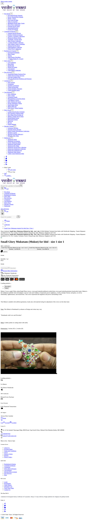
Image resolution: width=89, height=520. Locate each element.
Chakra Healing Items (14, 90)
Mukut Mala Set (12, 106)
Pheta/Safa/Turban (13, 119)
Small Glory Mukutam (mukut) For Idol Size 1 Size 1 (18, 228)
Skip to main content (6, 1)
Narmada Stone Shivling (14, 129)
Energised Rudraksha (13, 52)
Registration (7, 483)
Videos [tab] (6, 288)
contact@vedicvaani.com (9, 436)
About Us (7, 448)
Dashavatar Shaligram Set (15, 150)
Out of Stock (4, 268)
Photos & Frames (12, 67)
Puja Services (8, 72)
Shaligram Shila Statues (14, 152)
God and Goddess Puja (14, 77)
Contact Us (7, 490)
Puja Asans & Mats (13, 20)
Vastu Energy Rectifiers (14, 57)
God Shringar (8, 92)
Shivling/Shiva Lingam (10, 472)
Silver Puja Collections (14, 25)
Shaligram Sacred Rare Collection (17, 147)
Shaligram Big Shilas (13, 146)
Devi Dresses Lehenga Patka (15, 113)
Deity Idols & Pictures (10, 469)
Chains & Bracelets (13, 87)
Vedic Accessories (13, 21)
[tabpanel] (44, 311)
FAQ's (6, 452)
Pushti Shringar (12, 124)
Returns (6, 455)
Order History (8, 485)
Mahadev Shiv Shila (13, 136)
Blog (5, 475)
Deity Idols (7, 61)
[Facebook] (6, 157)
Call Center (13, 170)
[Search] (21, 185)
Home (8, 221)
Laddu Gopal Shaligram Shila (16, 153)
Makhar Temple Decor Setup (16, 116)
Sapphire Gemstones (13, 85)
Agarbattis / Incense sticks (15, 39)
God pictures (11, 69)
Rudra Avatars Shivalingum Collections (18, 131)
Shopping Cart (8, 486)
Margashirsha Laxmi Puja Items (16, 98)
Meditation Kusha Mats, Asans (16, 23)
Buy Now (13, 268)
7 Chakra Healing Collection (15, 42)
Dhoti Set (10, 121)
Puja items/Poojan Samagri (15, 15)
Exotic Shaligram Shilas (14, 142)
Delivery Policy (8, 454)
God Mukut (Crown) (13, 100)
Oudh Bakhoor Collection (15, 47)
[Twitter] (6, 159)
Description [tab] (8, 286)
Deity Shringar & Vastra (14, 102)
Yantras (10, 55)
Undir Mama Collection (14, 70)
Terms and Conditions (10, 451)
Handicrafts (11, 65)
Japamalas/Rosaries (13, 28)
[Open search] (2, 188)
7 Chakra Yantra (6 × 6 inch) (15, 59)
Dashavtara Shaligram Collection (17, 149)
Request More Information (10, 271)
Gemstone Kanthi (12, 97)
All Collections (5, 209)
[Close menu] (2, 3)
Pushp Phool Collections (14, 49)
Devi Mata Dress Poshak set (15, 115)
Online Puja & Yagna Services (16, 75)
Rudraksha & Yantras (10, 51)
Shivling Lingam (8, 126)
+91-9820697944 (5, 433)
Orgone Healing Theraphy (15, 88)
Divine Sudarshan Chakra (15, 103)
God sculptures (12, 62)
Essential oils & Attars (14, 26)
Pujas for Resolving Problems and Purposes (20, 79)
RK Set (10, 122)
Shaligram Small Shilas (14, 144)
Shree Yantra (11, 54)
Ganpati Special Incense (14, 33)
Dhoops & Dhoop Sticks (14, 38)
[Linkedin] (6, 164)
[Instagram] (6, 162)
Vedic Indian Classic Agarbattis (16, 44)
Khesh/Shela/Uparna (13, 118)
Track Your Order (9, 488)
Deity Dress (7, 110)
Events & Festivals (13, 29)
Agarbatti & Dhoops (9, 31)
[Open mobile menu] (2, 213)
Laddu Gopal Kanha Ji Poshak (16, 112)
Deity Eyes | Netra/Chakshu (15, 108)
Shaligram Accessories (14, 141)
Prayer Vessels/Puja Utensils (15, 17)
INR (5, 173)
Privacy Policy (8, 457)
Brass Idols (11, 64)
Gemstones (7, 81)
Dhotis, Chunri (12, 18)
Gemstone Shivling (13, 128)
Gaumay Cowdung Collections (16, 36)
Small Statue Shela (13, 105)
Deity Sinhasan (12, 94)
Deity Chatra (11, 95)
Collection (7, 224)
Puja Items (7, 13)
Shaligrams (7, 138)
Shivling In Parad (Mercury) (15, 134)
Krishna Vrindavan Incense (15, 35)
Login (5, 482)
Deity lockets (11, 82)
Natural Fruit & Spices (14, 45)
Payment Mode (8, 449)
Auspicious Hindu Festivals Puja (17, 74)
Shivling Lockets (12, 132)
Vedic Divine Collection (14, 41)
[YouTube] (5, 508)
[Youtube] (6, 160)
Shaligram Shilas (12, 139)
